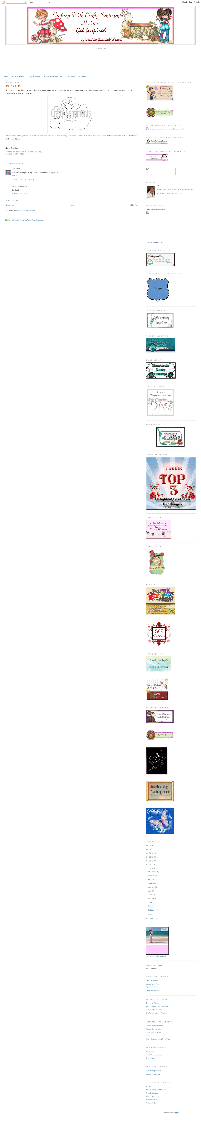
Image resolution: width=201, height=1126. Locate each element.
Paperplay (150, 1051)
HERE (85, 135)
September (152, 883)
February (152, 910)
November (152, 875)
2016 (151, 845)
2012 (151, 860)
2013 (151, 857)
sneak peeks (19, 154)
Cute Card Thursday (154, 1054)
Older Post (134, 205)
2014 (151, 853)
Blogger (175, 1112)
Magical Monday (153, 990)
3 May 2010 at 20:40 (23, 179)
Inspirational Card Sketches (157, 1006)
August (151, 887)
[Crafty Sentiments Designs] (155, 239)
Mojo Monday (152, 980)
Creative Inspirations (154, 1025)
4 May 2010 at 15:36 (23, 193)
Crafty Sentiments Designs (155, 209)
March (151, 906)
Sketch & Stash (152, 987)
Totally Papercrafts (153, 1070)
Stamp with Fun (152, 984)
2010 (151, 868)
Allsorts (149, 1086)
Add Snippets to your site (156, 956)
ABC (148, 1035)
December (152, 871)
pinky (14, 168)
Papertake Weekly (153, 1003)
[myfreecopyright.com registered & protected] (165, 128)
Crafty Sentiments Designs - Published (59, 76)
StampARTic (151, 1103)
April (150, 902)
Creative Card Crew (154, 1009)
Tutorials (82, 76)
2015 (151, 849)
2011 (151, 864)
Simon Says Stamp (153, 1028)
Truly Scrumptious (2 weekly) (158, 1039)
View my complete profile (169, 193)
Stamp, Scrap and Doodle (156, 1089)
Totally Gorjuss (152, 1093)
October (151, 879)
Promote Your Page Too (154, 242)
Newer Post (9, 205)
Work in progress (18, 76)
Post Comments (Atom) (25, 210)
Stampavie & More (153, 1032)
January (151, 913)
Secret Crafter (151, 1099)
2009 (151, 918)
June (150, 894)
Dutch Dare (150, 1058)
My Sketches (35, 76)
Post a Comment (11, 200)
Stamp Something (153, 1074)
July (150, 890)
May (150, 898)
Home (5, 76)
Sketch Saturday (152, 1096)
